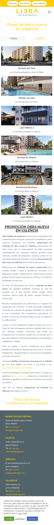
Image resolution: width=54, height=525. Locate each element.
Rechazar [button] (32, 519)
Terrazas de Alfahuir (26, 157)
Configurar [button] (20, 519)
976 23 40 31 (14, 470)
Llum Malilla (26, 217)
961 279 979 (14, 448)
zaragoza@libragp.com (15, 473)
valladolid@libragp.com (15, 494)
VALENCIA (40, 38)
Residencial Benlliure (26, 187)
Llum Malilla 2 (27, 127)
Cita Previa (25, 3)
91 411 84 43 (21, 376)
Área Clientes (39, 3)
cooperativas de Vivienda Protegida (17, 368)
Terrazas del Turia (26, 68)
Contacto (13, 3)
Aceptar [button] (9, 519)
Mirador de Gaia (26, 98)
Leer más (22, 513)
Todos (13, 38)
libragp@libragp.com (14, 430)
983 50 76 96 (14, 491)
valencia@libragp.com (14, 452)
